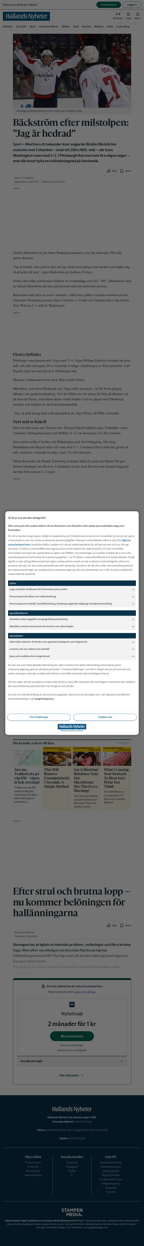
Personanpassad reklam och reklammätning (32, 596)
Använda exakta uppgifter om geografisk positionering (38, 619)
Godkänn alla (105, 717)
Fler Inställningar (39, 717)
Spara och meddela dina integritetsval (29, 656)
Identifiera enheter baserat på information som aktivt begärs (41, 626)
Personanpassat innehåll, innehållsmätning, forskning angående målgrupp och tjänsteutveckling (60, 603)
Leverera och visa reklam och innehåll (29, 649)
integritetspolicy (44, 698)
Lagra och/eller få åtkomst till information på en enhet (38, 589)
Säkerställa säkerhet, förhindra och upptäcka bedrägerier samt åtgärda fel (48, 641)
